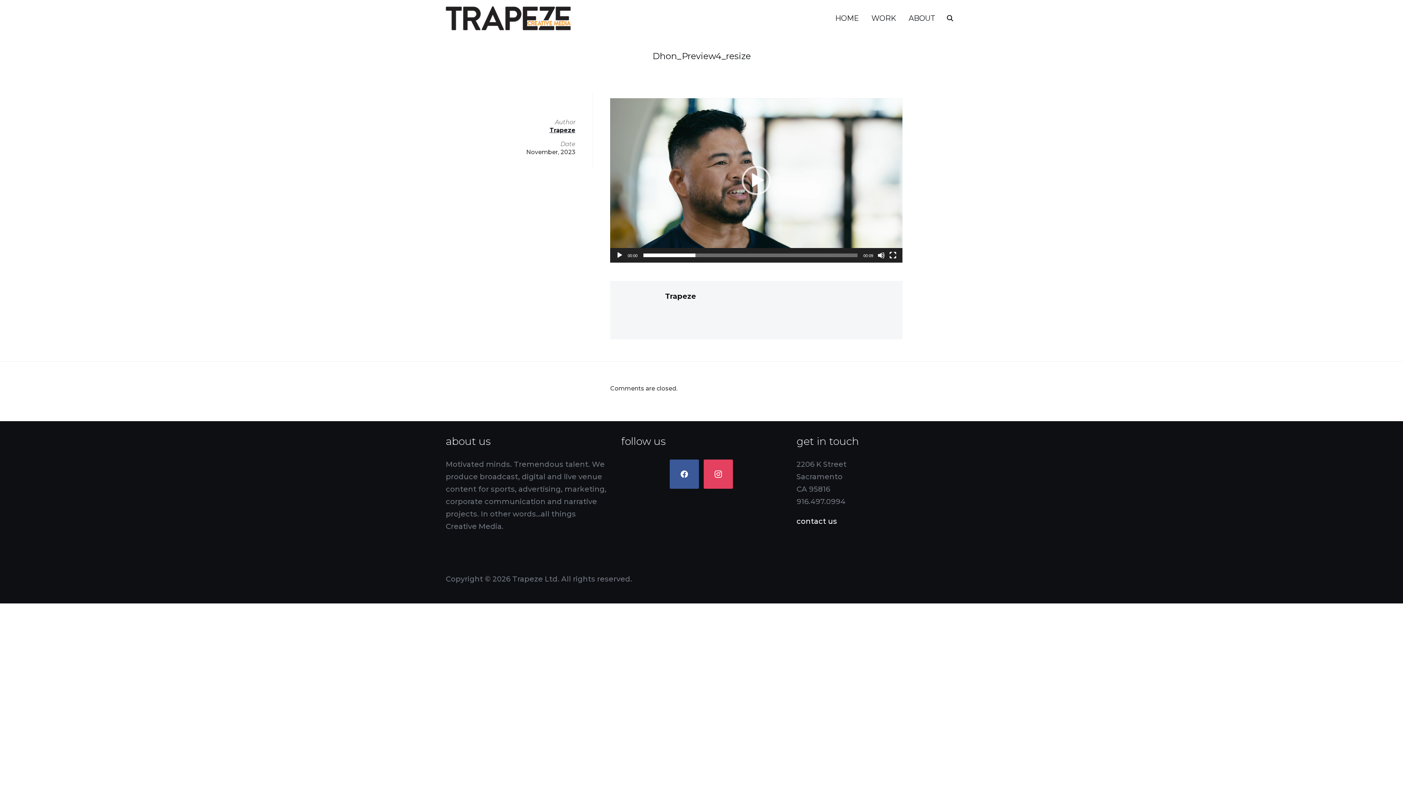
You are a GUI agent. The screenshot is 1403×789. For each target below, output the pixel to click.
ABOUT (922, 18)
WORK (883, 18)
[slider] (750, 255)
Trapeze (680, 296)
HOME (847, 18)
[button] (756, 180)
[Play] (619, 255)
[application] (756, 180)
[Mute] (881, 255)
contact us (816, 521)
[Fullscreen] (893, 255)
